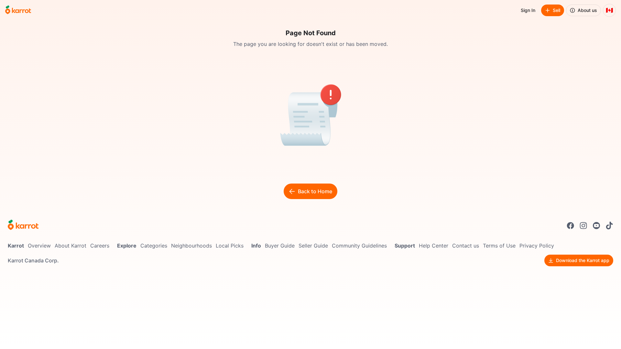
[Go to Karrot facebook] (570, 225)
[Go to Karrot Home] (23, 225)
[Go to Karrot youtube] (596, 225)
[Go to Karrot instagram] (583, 225)
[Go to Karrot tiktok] (609, 225)
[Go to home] (18, 10)
